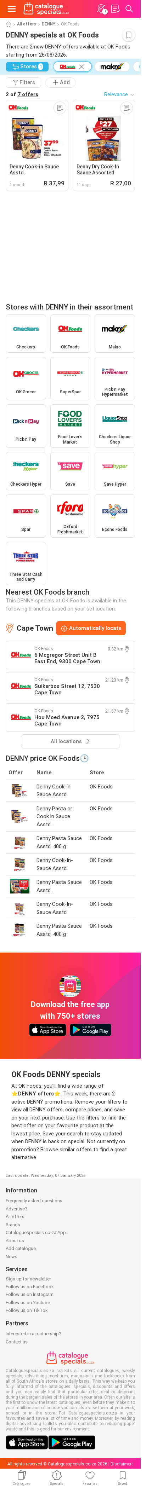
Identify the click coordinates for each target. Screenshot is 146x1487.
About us (15, 1240)
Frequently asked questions (34, 1200)
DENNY (48, 24)
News (11, 1256)
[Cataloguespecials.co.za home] (46, 9)
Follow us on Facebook (30, 1286)
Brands (13, 1224)
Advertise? (16, 1208)
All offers (26, 24)
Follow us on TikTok (27, 1310)
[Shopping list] (115, 9)
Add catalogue (21, 1248)
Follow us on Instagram (30, 1294)
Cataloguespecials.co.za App (36, 1232)
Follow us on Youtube (28, 1302)
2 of (22, 94)
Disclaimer (121, 1464)
